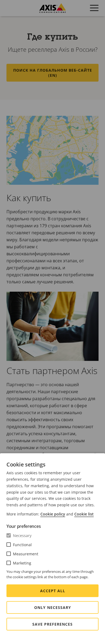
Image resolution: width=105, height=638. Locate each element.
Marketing (22, 563)
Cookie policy (52, 514)
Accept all (52, 590)
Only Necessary (52, 607)
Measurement (25, 553)
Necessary (22, 535)
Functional (22, 544)
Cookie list (84, 514)
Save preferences (52, 624)
